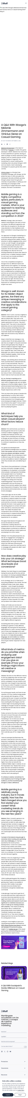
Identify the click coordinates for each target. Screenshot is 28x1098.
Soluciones (4, 1068)
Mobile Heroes (13, 929)
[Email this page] (1, 144)
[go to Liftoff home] (4, 3)
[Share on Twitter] (4, 144)
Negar (20, 1095)
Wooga (11, 150)
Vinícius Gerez (5, 172)
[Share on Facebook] (9, 144)
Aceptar (8, 1095)
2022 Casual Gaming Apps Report (11, 925)
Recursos (4, 1075)
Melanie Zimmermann (7, 148)
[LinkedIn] (2, 1051)
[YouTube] (10, 1051)
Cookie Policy (20, 1090)
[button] (26, 3)
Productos (4, 1061)
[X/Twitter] (4, 1051)
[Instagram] (7, 1051)
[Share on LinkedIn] (7, 144)
